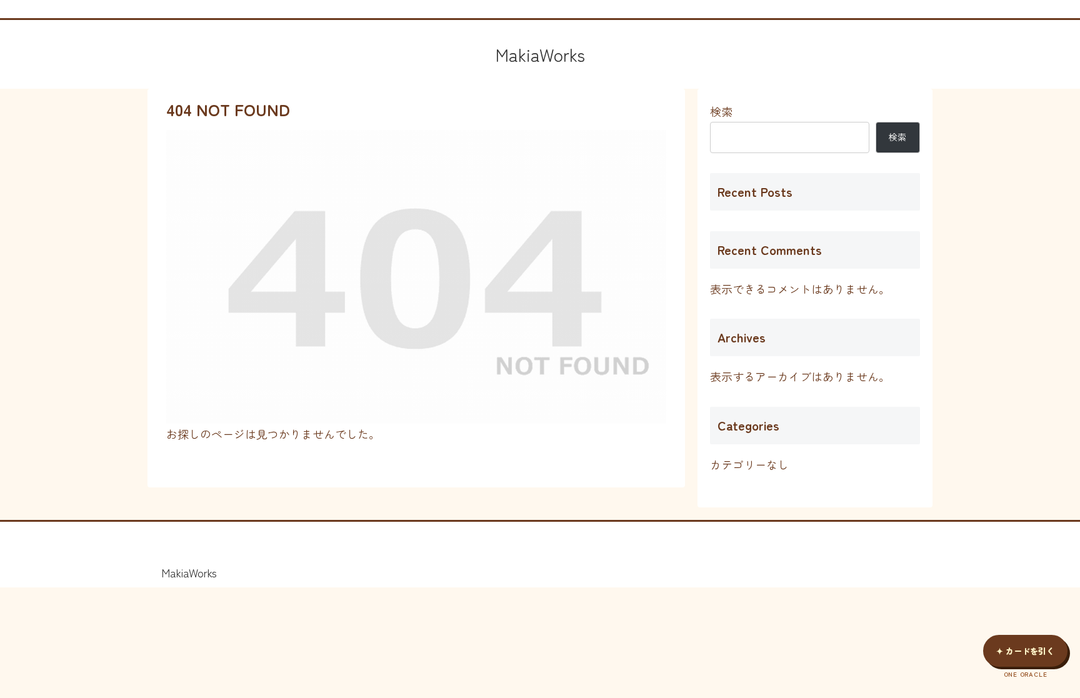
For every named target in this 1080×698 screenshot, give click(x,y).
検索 (721, 111)
